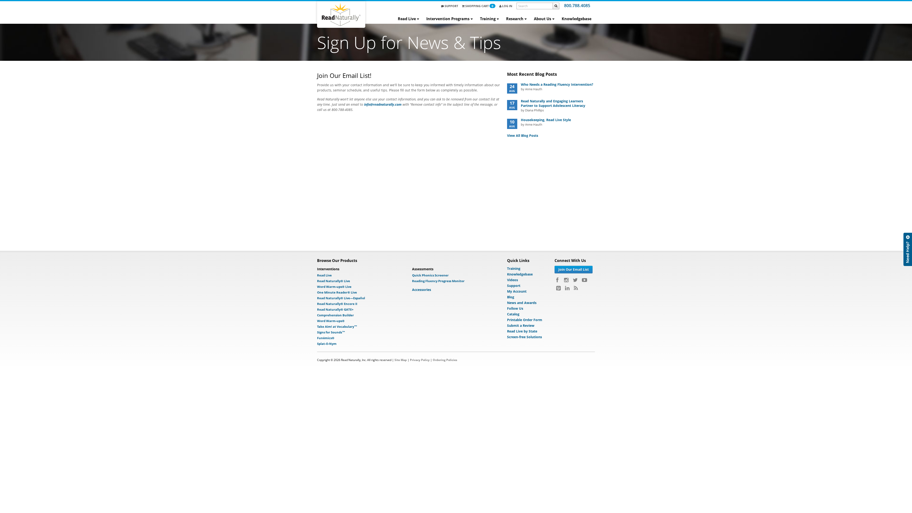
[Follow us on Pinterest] (558, 288)
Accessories (421, 289)
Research (514, 18)
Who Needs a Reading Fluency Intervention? (557, 84)
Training (488, 18)
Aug (512, 88)
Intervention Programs (448, 18)
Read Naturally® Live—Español (341, 298)
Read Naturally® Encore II (337, 304)
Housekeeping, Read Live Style (546, 120)
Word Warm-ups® (331, 321)
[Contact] (907, 287)
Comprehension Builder (335, 315)
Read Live (407, 18)
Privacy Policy (420, 360)
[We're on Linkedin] (567, 288)
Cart (479, 6)
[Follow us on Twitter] (575, 280)
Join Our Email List (573, 269)
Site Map (400, 360)
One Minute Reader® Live (337, 292)
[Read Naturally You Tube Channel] (584, 280)
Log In (506, 6)
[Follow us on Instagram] (566, 280)
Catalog (513, 314)
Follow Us (515, 308)
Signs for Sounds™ (331, 332)
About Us (542, 18)
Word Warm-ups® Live (334, 287)
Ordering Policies (445, 360)
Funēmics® (325, 338)
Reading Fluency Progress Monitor (438, 281)
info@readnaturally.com (383, 104)
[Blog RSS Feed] (576, 288)
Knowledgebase (576, 18)
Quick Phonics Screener (430, 275)
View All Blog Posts (522, 135)
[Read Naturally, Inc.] (341, 14)
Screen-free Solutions (524, 337)
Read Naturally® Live (333, 281)
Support (451, 6)
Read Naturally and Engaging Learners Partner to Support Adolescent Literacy (553, 103)
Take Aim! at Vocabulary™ (337, 326)
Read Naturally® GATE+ (335, 309)
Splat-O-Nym (327, 344)
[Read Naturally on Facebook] (558, 280)
